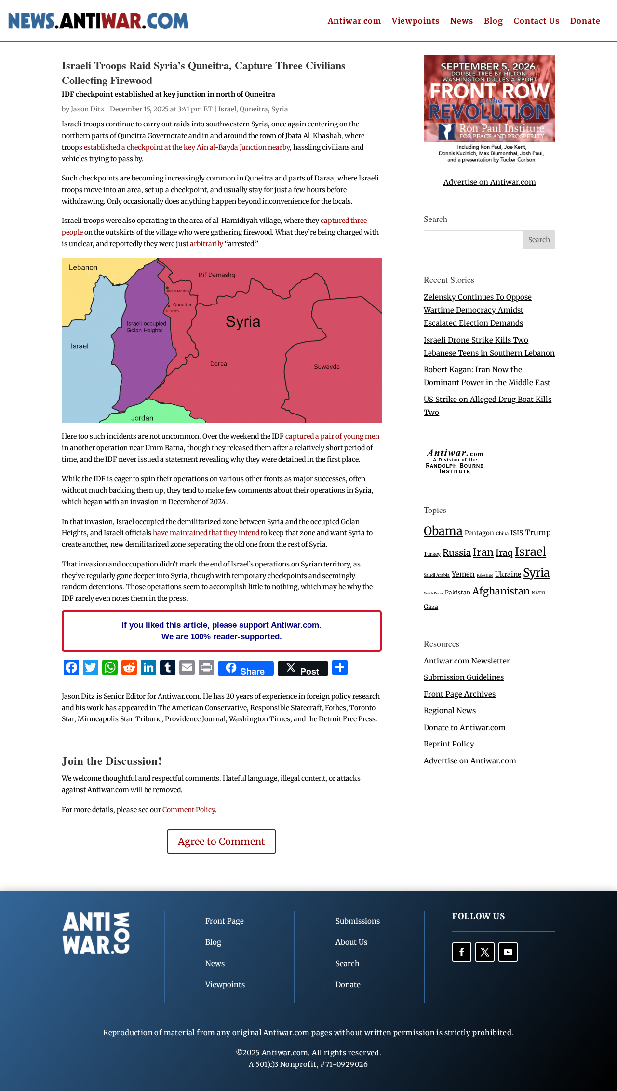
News (461, 21)
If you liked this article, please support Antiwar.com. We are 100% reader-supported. (221, 630)
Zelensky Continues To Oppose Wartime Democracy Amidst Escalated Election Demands (478, 310)
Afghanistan (501, 591)
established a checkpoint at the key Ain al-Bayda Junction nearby (187, 147)
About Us (351, 942)
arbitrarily (206, 243)
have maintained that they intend (206, 532)
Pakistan (457, 592)
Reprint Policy (449, 743)
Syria (279, 109)
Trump (538, 532)
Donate (585, 21)
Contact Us (537, 21)
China (502, 534)
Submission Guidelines (464, 677)
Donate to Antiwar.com (465, 727)
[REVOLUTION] (489, 161)
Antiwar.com (354, 21)
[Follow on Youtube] (508, 952)
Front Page (224, 920)
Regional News (450, 710)
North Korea (433, 593)
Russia (457, 552)
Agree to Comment (221, 841)
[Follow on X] (485, 952)
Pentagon (479, 533)
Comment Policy (188, 809)
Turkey (432, 554)
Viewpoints (416, 21)
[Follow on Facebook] (461, 952)
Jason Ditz (87, 109)
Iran (483, 552)
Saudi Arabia (437, 575)
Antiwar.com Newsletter (467, 660)
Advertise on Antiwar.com (489, 182)
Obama (443, 531)
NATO (538, 593)
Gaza (431, 606)
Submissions (357, 920)
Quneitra (254, 109)
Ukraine (508, 574)
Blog (493, 21)
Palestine (485, 575)
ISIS (516, 533)
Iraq (504, 552)
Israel (227, 109)
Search (347, 963)
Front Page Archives (460, 694)
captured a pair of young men (332, 436)
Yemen (463, 574)
